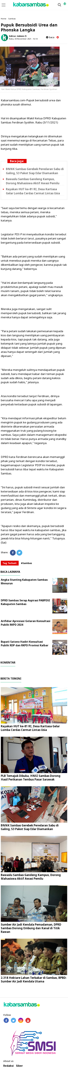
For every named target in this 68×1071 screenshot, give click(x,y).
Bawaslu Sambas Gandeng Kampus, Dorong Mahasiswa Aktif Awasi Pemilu (31, 876)
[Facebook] (13, 553)
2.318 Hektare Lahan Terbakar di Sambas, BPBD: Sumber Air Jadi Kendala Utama (34, 979)
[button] (64, 2)
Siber (19, 1066)
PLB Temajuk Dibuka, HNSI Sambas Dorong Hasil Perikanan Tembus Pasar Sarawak (30, 777)
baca (51, 37)
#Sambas (26, 563)
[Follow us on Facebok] (6, 1020)
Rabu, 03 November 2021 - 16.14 (23, 39)
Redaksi (8, 1066)
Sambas (12, 18)
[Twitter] (19, 553)
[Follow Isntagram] (21, 1020)
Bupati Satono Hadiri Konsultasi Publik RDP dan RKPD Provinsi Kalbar (24, 643)
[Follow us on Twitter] (13, 1020)
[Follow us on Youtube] (28, 1020)
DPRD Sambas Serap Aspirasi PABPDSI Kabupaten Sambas (25, 602)
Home (3, 18)
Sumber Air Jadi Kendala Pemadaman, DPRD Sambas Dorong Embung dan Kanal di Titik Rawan (31, 928)
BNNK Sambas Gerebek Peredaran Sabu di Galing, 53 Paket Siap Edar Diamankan (30, 827)
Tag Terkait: (9, 563)
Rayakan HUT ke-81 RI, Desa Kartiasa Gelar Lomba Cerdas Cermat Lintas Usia (30, 728)
